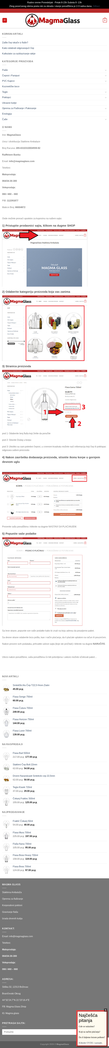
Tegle (5, 92)
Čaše (5, 119)
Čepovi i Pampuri (11, 75)
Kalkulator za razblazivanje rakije (18, 53)
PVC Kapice (8, 81)
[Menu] (4, 20)
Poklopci (6, 97)
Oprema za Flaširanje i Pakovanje (19, 108)
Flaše (5, 70)
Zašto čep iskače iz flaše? (15, 42)
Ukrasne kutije (9, 103)
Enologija (7, 114)
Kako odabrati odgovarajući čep (18, 48)
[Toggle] (106, 70)
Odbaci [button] (96, 6)
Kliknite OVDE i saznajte (90, 1043)
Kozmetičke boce (10, 86)
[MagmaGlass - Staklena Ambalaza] (52, 20)
